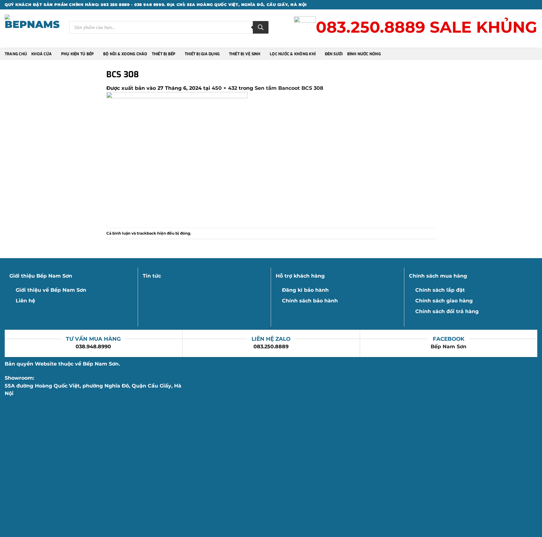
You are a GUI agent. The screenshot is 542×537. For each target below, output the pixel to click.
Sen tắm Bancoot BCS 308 (289, 88)
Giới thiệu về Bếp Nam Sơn (51, 290)
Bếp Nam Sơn (448, 347)
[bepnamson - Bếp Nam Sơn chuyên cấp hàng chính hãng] (32, 28)
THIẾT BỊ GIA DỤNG (202, 54)
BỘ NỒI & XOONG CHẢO (125, 54)
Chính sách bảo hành (310, 301)
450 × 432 (224, 88)
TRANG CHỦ (16, 54)
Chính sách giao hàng (444, 301)
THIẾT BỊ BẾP (164, 54)
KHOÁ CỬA (41, 54)
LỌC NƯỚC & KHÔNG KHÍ (293, 54)
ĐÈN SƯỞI (334, 54)
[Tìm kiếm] (260, 27)
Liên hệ (25, 301)
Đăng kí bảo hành (305, 290)
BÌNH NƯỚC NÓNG (364, 54)
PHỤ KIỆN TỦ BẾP (77, 54)
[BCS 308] (176, 160)
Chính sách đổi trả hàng (447, 311)
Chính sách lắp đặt (440, 290)
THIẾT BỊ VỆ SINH (245, 54)
